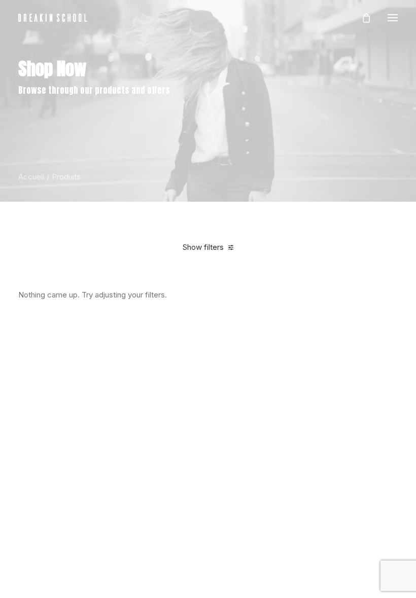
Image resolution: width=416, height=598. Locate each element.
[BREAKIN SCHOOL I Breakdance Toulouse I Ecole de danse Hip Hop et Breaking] (52, 18)
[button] (392, 17)
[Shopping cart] (362, 17)
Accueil (31, 176)
